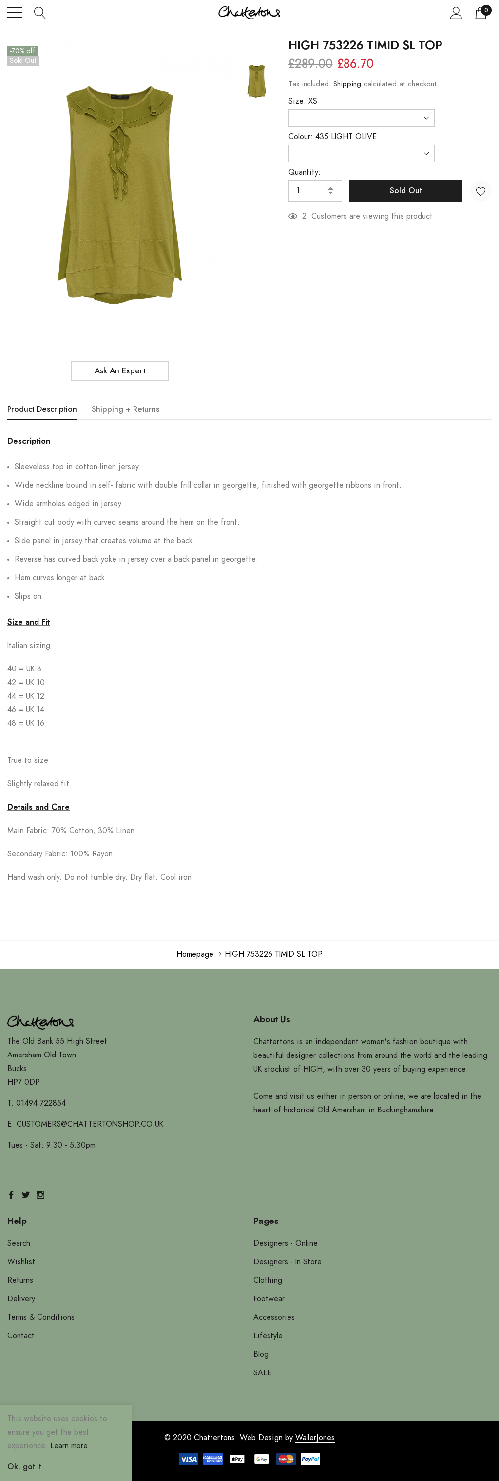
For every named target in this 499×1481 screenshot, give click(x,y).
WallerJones (315, 1438)
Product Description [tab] (42, 409)
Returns (20, 1280)
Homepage (194, 954)
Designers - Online (285, 1243)
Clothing (267, 1280)
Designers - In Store (287, 1262)
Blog (261, 1354)
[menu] (14, 12)
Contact (21, 1336)
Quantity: (304, 172)
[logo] (249, 12)
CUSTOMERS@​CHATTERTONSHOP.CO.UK (90, 1124)
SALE (262, 1373)
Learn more (69, 1446)
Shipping (347, 84)
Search (18, 1243)
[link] (257, 81)
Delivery (21, 1299)
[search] (40, 12)
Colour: (332, 137)
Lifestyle (268, 1336)
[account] (456, 13)
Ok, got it (24, 1467)
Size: (302, 101)
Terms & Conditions (41, 1317)
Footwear (269, 1299)
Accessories (274, 1317)
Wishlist (21, 1262)
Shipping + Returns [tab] (125, 409)
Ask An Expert (120, 371)
